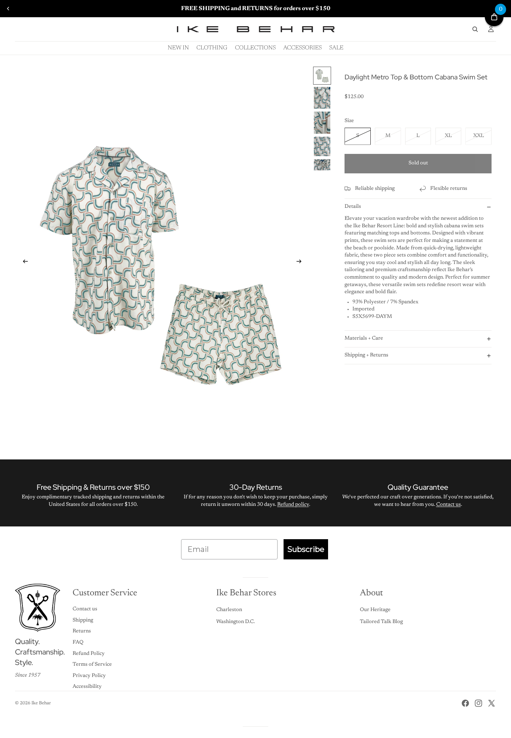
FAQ (78, 642)
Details (353, 206)
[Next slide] (301, 263)
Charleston (229, 610)
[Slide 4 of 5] (322, 146)
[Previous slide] (8, 8)
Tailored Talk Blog (381, 622)
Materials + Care (364, 338)
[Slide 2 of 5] (322, 98)
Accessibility (87, 686)
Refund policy (293, 504)
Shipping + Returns (366, 355)
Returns (82, 631)
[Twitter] (491, 703)
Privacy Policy (89, 675)
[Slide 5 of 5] (322, 165)
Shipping (83, 620)
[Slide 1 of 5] (322, 75)
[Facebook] (465, 703)
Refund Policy (89, 653)
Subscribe (305, 549)
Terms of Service (92, 664)
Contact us (448, 504)
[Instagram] (478, 703)
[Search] (475, 29)
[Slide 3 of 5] (322, 123)
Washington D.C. (235, 622)
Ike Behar (41, 703)
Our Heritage (375, 610)
